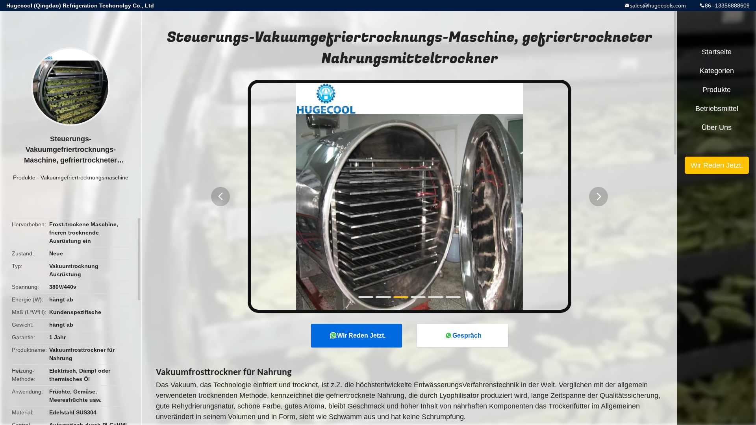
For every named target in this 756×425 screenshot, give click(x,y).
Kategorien (717, 71)
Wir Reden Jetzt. (361, 335)
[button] (220, 196)
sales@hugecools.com (658, 5)
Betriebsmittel (716, 109)
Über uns (717, 127)
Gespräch (467, 335)
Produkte (24, 177)
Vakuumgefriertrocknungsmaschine (84, 177)
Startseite (717, 52)
